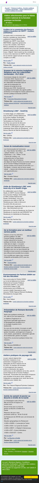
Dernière (31, 451)
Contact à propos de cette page (13, 466)
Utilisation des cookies (27, 464)
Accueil (5, 462)
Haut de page (32, 107)
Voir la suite (7, 60)
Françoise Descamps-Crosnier (17, 99)
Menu (34, 2)
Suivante (24, 451)
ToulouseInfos (12, 262)
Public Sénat (11, 63)
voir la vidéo (32, 36)
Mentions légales (15, 462)
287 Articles (16, 25)
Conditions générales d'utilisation (16, 463)
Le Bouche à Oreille (14, 438)
